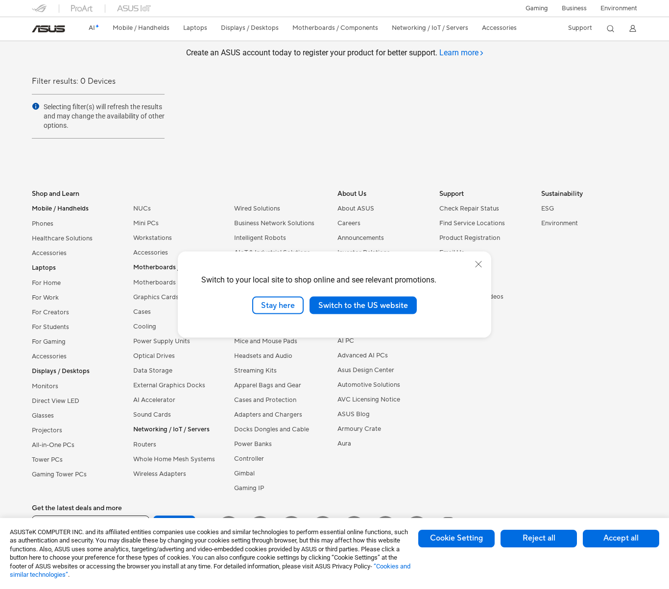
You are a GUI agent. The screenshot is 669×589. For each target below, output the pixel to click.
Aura (344, 444)
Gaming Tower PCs (59, 474)
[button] (537, 8)
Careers (348, 223)
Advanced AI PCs (362, 355)
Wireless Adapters (159, 474)
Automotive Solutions (368, 385)
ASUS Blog (353, 414)
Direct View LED (55, 401)
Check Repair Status (469, 208)
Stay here (278, 305)
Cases (142, 312)
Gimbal (244, 473)
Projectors (47, 430)
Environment (618, 8)
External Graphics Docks (169, 385)
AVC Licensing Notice (368, 399)
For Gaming (49, 342)
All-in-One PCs (53, 445)
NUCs (142, 208)
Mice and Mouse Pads (265, 341)
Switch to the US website (363, 305)
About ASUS (355, 208)
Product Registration (469, 238)
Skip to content (38, 30)
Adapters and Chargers (268, 415)
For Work (45, 298)
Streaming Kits (255, 371)
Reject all (539, 538)
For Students (50, 327)
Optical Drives (154, 356)
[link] (48, 28)
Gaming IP (249, 488)
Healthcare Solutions (62, 238)
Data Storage (152, 371)
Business (574, 8)
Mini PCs (146, 223)
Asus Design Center (365, 370)
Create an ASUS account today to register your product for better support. (332, 52)
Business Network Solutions (274, 223)
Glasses (43, 416)
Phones (42, 224)
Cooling (144, 326)
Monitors (45, 386)
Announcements (360, 238)
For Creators (50, 312)
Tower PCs (47, 460)
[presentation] (36, 106)
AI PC (345, 341)
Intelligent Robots (260, 238)
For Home (46, 283)
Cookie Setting (456, 538)
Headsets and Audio (263, 356)
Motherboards (154, 282)
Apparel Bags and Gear (267, 385)
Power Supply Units (161, 341)
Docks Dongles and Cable (271, 429)
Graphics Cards (156, 297)
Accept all (621, 538)
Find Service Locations (472, 223)
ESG (547, 208)
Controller (249, 459)
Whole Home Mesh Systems (174, 459)
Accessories (49, 253)
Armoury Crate (359, 429)
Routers (144, 444)
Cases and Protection (265, 400)
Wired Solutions (257, 208)
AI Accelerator (154, 400)
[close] (478, 264)
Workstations (152, 238)
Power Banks (253, 444)
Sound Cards (152, 415)
